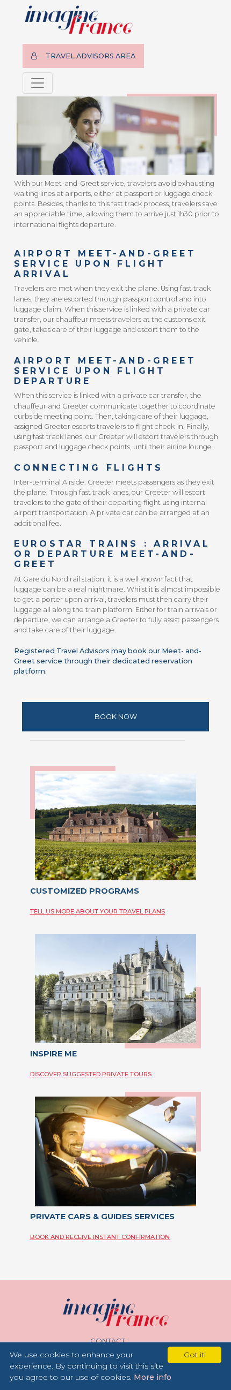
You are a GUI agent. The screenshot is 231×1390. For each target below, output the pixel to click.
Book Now (116, 717)
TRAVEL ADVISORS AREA (90, 56)
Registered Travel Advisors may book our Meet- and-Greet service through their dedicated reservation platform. (107, 661)
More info (152, 1377)
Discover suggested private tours (90, 1074)
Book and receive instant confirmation (100, 1237)
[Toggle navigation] (38, 83)
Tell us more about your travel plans (97, 911)
